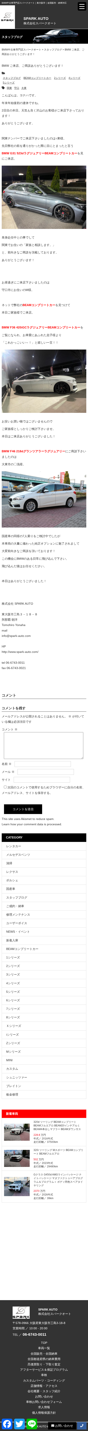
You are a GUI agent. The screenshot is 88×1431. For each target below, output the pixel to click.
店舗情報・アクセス (44, 1386)
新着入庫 (12, 940)
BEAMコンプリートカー (37, 78)
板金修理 (12, 1094)
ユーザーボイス (16, 923)
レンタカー (13, 846)
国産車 (10, 888)
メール (8, 771)
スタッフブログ (12, 78)
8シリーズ (13, 1017)
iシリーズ (12, 1034)
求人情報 (44, 1407)
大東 (23, 88)
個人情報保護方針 (44, 1412)
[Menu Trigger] (82, 6)
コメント (10, 729)
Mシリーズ (13, 1051)
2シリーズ (60, 78)
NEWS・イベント (18, 931)
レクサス (12, 871)
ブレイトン (13, 1086)
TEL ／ (29, 1334)
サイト (6, 779)
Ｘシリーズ (13, 1026)
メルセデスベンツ (18, 854)
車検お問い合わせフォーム (44, 1402)
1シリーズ (13, 957)
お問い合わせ (44, 1396)
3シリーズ (13, 974)
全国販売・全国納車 (44, 1353)
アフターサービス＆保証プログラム (44, 1369)
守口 (16, 88)
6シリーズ (13, 1000)
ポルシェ (12, 880)
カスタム (12, 1068)
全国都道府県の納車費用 (44, 1359)
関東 (9, 88)
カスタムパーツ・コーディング (44, 1380)
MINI (9, 1060)
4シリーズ (74, 78)
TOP (44, 1342)
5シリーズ (9, 82)
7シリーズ (13, 1008)
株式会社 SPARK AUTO (17, 603)
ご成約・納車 (15, 906)
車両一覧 (44, 1348)
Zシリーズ (13, 1043)
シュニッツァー (16, 1077)
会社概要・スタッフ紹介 (44, 1391)
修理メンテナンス (18, 914)
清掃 (9, 863)
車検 (44, 1375)
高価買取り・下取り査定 (44, 1364)
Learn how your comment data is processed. (32, 824)
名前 (7, 764)
